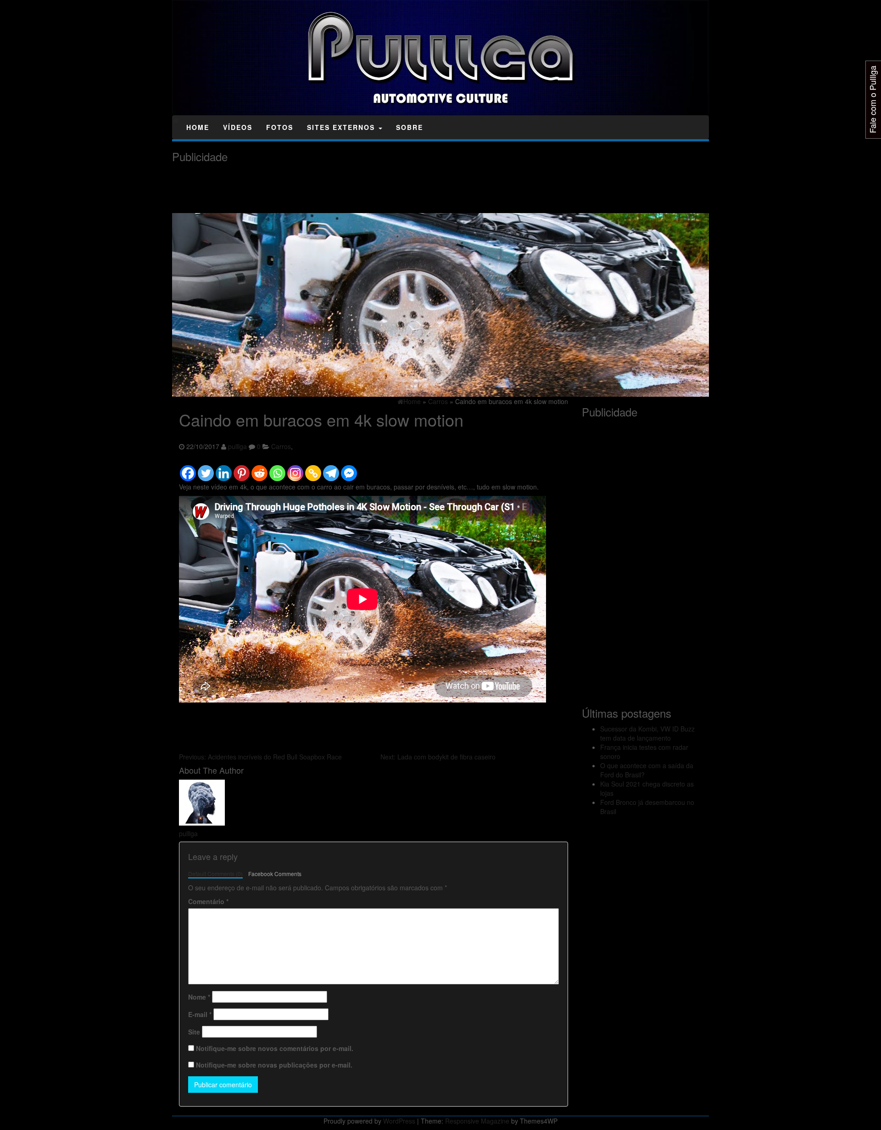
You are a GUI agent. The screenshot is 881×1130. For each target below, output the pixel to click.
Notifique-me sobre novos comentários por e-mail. (274, 1048)
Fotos (279, 127)
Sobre (409, 127)
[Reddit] (259, 468)
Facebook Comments (274, 873)
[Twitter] (206, 468)
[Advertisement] (339, 188)
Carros (281, 446)
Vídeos (237, 127)
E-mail (200, 1014)
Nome (199, 996)
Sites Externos (342, 127)
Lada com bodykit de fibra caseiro (438, 756)
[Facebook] (188, 468)
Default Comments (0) (215, 873)
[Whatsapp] (277, 468)
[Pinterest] (242, 468)
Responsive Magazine (477, 1120)
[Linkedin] (224, 468)
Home (197, 127)
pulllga (237, 446)
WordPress (399, 1120)
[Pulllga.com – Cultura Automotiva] (175, 120)
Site (194, 1031)
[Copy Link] (313, 468)
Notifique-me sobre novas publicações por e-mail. (274, 1064)
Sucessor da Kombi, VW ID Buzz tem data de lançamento (647, 733)
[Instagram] (295, 468)
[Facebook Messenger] (349, 468)
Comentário (208, 901)
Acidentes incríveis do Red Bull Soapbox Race (260, 756)
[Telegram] (331, 468)
